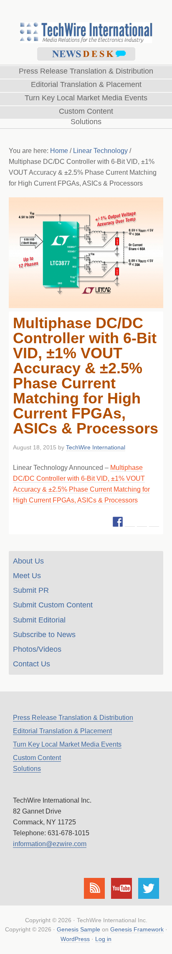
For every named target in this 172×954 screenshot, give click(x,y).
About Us (28, 561)
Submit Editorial (39, 620)
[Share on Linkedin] (142, 522)
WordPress (75, 939)
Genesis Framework (137, 929)
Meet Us (27, 575)
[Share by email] (154, 522)
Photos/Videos (37, 649)
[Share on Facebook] (118, 522)
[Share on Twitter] (130, 522)
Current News (86, 54)
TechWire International (86, 21)
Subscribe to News (44, 634)
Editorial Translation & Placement (62, 731)
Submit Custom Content (53, 605)
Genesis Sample (78, 929)
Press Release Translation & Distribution (73, 717)
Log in (103, 939)
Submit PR (31, 590)
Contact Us (31, 664)
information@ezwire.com (49, 843)
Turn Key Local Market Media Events (67, 744)
